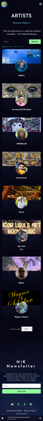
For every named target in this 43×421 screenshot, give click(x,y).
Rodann (21, 75)
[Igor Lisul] (21, 227)
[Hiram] (21, 193)
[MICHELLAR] (21, 124)
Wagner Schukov (21, 317)
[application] (21, 418)
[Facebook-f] (25, 404)
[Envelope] (12, 404)
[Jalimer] (21, 264)
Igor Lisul (21, 246)
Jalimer (21, 282)
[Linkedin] (31, 404)
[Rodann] (21, 70)
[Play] (3, 418)
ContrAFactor (21, 178)
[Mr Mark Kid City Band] (21, 90)
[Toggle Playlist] (40, 418)
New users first (15, 46)
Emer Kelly (24, 414)
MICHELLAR (22, 143)
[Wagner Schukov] (21, 298)
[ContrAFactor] (21, 159)
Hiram (21, 212)
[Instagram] (18, 404)
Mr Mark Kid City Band (21, 109)
